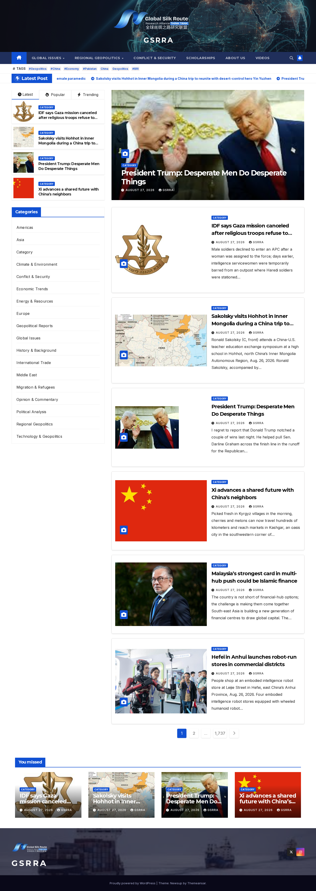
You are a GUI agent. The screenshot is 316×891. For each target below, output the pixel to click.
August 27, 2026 (140, 190)
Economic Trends (32, 289)
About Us (235, 58)
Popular (57, 94)
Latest (27, 94)
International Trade (33, 362)
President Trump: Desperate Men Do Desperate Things (68, 166)
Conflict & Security (154, 58)
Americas (24, 227)
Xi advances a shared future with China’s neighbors (191, 177)
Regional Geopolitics (98, 58)
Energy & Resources (34, 301)
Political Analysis (31, 411)
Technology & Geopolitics (39, 436)
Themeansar (196, 883)
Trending (90, 94)
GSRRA (168, 190)
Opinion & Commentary (37, 399)
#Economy (71, 68)
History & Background (36, 350)
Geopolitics (120, 68)
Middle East (26, 375)
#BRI (135, 68)
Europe (23, 313)
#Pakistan (89, 68)
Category (129, 165)
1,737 (220, 733)
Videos (263, 58)
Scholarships (200, 58)
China (104, 68)
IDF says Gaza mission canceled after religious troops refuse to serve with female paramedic (67, 118)
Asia (20, 239)
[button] (291, 58)
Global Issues (47, 58)
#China (55, 68)
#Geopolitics (37, 68)
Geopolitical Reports (34, 325)
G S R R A (158, 40)
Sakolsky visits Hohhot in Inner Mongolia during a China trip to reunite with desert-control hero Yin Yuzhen (68, 145)
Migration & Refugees (35, 387)
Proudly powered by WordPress (133, 883)
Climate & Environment (36, 264)
